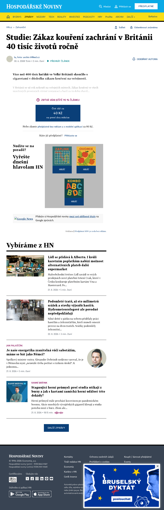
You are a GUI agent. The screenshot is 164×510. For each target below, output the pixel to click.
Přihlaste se (71, 135)
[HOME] (8, 17)
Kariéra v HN (70, 472)
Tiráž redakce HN (72, 462)
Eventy (127, 462)
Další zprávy (56, 427)
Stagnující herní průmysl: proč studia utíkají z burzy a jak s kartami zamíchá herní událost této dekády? (68, 391)
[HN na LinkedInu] (41, 478)
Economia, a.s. (29, 461)
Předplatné (146, 6)
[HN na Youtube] (51, 478)
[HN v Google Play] (20, 494)
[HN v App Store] (41, 494)
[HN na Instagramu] (37, 478)
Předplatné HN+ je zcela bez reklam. (90, 231)
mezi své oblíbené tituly (82, 216)
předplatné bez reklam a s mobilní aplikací (60, 126)
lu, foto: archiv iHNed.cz (27, 57)
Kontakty (68, 457)
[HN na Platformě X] (27, 478)
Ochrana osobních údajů (102, 457)
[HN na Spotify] (46, 478)
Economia (69, 467)
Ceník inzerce (70, 477)
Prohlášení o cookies (99, 462)
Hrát (62, 169)
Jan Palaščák (14, 345)
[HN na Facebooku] (32, 478)
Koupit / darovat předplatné (138, 457)
